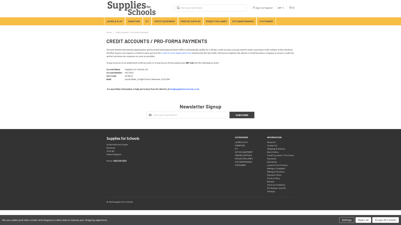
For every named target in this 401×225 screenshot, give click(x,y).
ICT (147, 21)
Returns (270, 181)
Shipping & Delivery (276, 148)
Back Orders (273, 152)
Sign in (259, 7)
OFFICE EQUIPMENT (164, 21)
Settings (347, 220)
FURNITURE (134, 21)
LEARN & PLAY (114, 21)
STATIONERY (266, 21)
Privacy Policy (273, 178)
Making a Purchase (275, 171)
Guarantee (272, 161)
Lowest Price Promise (277, 165)
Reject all (363, 220)
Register (269, 7)
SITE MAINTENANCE (243, 21)
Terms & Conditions (276, 184)
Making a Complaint (276, 168)
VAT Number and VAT (276, 188)
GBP (280, 7)
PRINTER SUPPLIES (191, 21)
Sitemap (271, 191)
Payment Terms (274, 175)
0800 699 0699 (119, 161)
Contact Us (272, 145)
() (293, 7)
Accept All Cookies (385, 220)
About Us (271, 142)
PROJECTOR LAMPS (216, 21)
